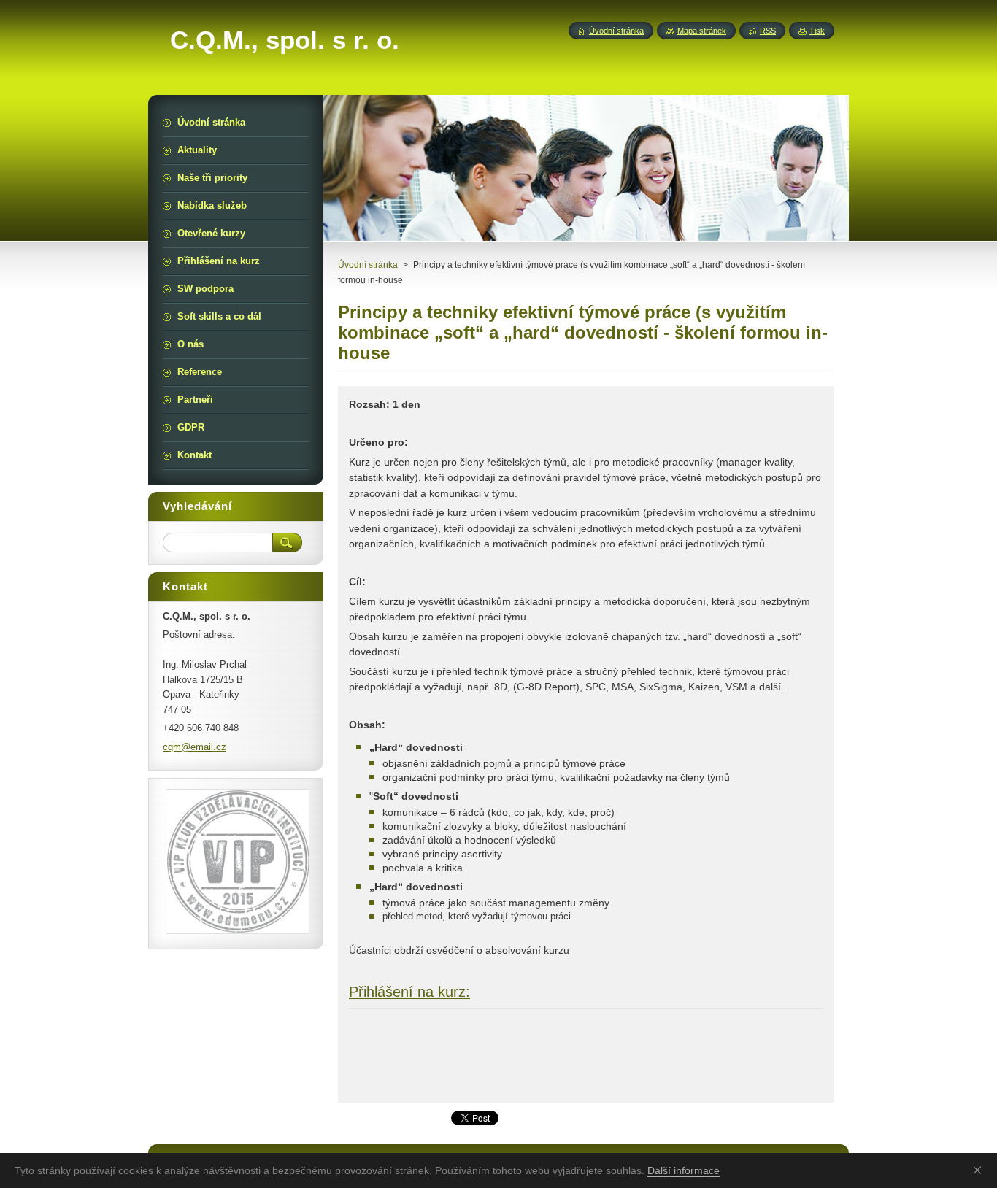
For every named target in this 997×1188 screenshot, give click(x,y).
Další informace (683, 1170)
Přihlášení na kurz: (409, 992)
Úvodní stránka (368, 265)
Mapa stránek (701, 30)
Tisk (817, 30)
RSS (768, 30)
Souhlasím (980, 1170)
